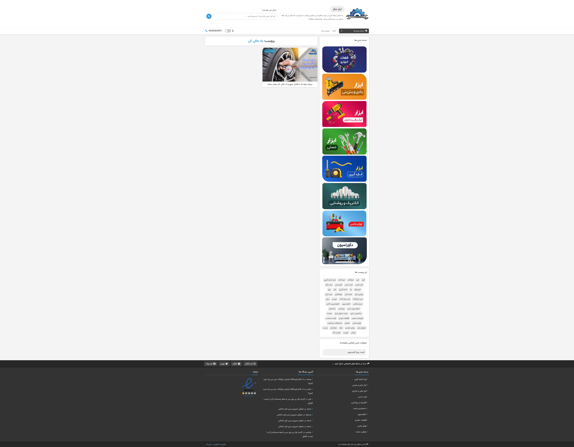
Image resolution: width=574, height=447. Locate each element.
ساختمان (332, 308)
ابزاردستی (338, 284)
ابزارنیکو (358, 289)
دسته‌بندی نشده (360, 408)
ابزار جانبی (359, 284)
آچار (363, 280)
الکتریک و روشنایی (359, 402)
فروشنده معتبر (357, 318)
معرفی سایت (361, 431)
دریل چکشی (357, 303)
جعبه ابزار (348, 294)
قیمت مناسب (331, 318)
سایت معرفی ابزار (341, 313)
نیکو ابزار (333, 327)
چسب (325, 327)
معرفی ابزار (361, 327)
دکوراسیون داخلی (332, 303)
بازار (334, 289)
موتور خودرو (350, 327)
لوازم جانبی (356, 323)
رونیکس (341, 308)
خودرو (334, 299)
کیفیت (345, 332)
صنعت (329, 313)
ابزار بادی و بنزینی (359, 385)
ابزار (357, 280)
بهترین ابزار (359, 294)
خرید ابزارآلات (358, 299)
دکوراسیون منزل (353, 308)
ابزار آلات (341, 280)
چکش (353, 332)
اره (351, 289)
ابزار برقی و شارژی (359, 391)
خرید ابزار (328, 294)
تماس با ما (325, 30)
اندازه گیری (343, 289)
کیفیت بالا (337, 332)
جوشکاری (338, 294)
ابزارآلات (351, 280)
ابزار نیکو (329, 284)
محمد (309, 379)
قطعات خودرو (344, 318)
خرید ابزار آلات (344, 299)
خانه (334, 30)
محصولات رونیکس (335, 323)
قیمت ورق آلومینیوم (356, 352)
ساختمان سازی (356, 313)
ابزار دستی (349, 284)
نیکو (341, 327)
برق (329, 289)
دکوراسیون (346, 303)
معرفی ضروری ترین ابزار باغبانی (291, 408)
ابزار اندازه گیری (330, 280)
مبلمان (347, 323)
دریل (327, 299)
